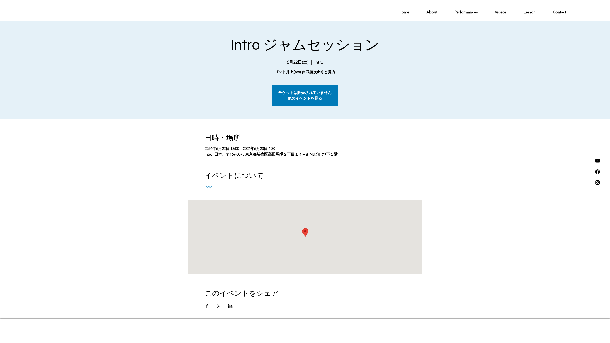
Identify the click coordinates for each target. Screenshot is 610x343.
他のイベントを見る (305, 98)
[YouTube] (597, 161)
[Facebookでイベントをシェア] (207, 306)
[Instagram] (597, 182)
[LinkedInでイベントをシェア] (230, 306)
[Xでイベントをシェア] (218, 306)
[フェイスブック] (597, 172)
